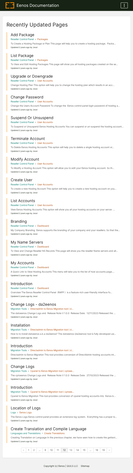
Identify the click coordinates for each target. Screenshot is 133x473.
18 (97, 450)
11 (58, 450)
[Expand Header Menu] (124, 5)
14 (77, 450)
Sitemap (85, 466)
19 (103, 450)
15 (84, 450)
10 (51, 450)
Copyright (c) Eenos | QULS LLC (61, 466)
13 (71, 450)
